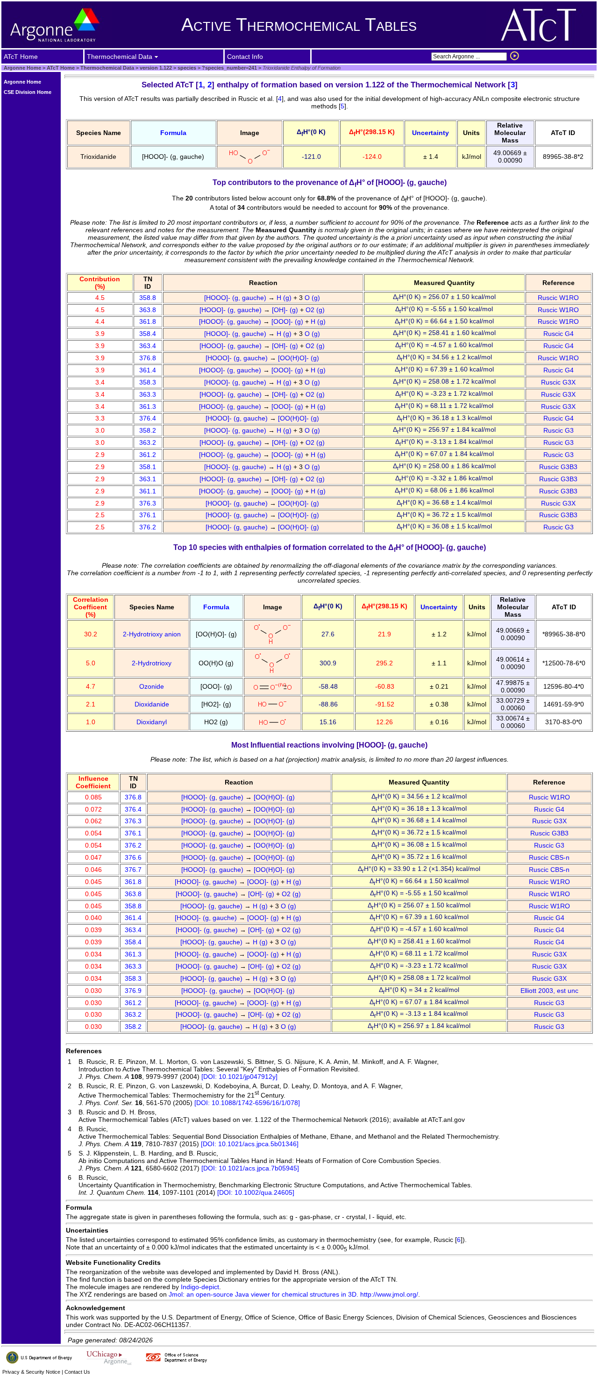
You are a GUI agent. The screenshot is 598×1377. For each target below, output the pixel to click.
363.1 (147, 479)
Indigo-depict (200, 1287)
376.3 (147, 503)
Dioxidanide (152, 704)
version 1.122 (155, 68)
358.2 (147, 430)
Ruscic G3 (558, 430)
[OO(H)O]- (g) (299, 358)
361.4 (147, 370)
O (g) (313, 297)
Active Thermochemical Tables (299, 24)
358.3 (147, 382)
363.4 (147, 346)
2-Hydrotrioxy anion (152, 634)
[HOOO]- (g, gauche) (236, 297)
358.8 (147, 297)
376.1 (147, 515)
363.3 (147, 394)
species (186, 68)
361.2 (147, 454)
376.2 (147, 527)
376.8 (147, 358)
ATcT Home (61, 68)
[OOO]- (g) (288, 321)
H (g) (285, 297)
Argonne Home (22, 68)
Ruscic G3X (558, 382)
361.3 (147, 406)
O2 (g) (316, 310)
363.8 (147, 310)
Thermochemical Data (107, 68)
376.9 (133, 990)
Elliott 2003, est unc (549, 990)
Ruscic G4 (558, 333)
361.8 (147, 321)
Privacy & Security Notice (31, 1372)
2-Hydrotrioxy (151, 663)
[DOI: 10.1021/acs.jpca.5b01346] (250, 1144)
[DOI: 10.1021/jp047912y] (239, 1076)
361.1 (147, 491)
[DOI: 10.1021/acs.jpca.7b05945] (250, 1168)
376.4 (147, 418)
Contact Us (77, 1372)
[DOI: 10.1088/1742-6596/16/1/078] (247, 1102)
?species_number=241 (228, 68)
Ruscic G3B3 (558, 467)
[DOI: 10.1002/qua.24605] (255, 1192)
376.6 (133, 857)
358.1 (147, 467)
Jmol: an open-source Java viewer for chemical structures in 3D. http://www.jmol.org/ (293, 1294)
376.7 (133, 869)
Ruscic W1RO (558, 297)
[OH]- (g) (286, 310)
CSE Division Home (27, 92)
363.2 (147, 442)
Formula (173, 132)
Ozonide (151, 686)
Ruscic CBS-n (549, 857)
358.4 (147, 333)
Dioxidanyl (151, 722)
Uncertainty (430, 132)
